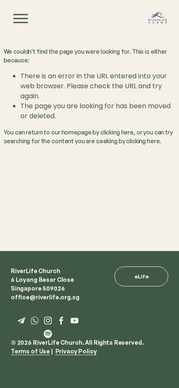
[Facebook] (61, 320)
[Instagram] (48, 320)
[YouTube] (74, 320)
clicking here (117, 132)
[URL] (21, 320)
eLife (141, 276)
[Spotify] (48, 334)
